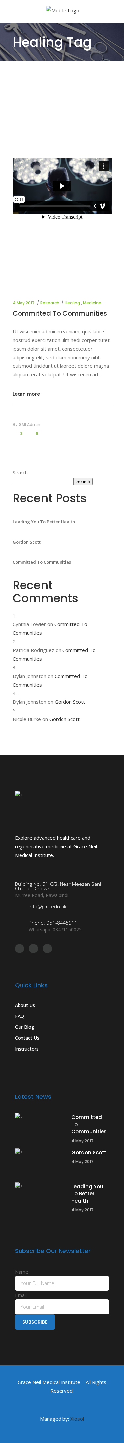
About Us (25, 1005)
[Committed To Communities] (39, 1127)
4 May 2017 (24, 303)
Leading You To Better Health (44, 522)
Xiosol (77, 1418)
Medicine (92, 303)
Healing (72, 303)
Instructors (27, 1049)
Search (20, 472)
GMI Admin (29, 424)
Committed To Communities (60, 313)
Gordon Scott (27, 542)
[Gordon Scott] (39, 1162)
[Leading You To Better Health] (39, 1196)
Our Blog (24, 1027)
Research (49, 303)
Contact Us (27, 1038)
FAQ (19, 1016)
